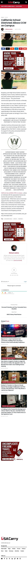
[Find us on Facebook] (4, 559)
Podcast (23, 548)
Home (2, 17)
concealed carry (8, 218)
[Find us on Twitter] (9, 559)
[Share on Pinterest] (21, 48)
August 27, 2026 (5, 416)
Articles (6, 17)
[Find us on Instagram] (6, 559)
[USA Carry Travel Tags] (14, 60)
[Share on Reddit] (12, 48)
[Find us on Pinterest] (17, 559)
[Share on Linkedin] (16, 48)
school (15, 218)
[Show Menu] (2, 2)
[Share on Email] (25, 48)
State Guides (4, 548)
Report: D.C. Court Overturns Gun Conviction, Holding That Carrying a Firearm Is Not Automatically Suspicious (13, 340)
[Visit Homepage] (14, 2)
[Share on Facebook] (3, 48)
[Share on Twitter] (8, 48)
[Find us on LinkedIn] (12, 559)
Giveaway (11, 551)
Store (2, 551)
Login (25, 281)
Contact (22, 551)
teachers (20, 218)
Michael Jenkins (9, 29)
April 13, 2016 (18, 29)
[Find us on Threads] (20, 559)
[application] (14, 142)
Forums (18, 548)
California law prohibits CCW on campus (11, 193)
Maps (9, 548)
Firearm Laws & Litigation (8, 336)
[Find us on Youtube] (1, 559)
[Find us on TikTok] (14, 559)
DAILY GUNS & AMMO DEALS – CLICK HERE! (11, 6)
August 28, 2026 (5, 344)
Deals (6, 551)
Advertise (17, 551)
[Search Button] (26, 2)
